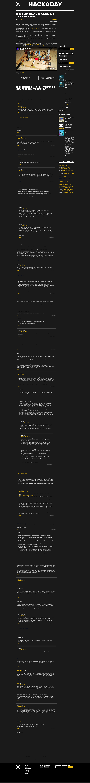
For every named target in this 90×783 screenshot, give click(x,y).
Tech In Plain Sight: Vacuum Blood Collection (69, 118)
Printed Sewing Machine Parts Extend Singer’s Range (48, 78)
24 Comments (69, 94)
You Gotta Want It (69, 130)
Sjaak (18, 579)
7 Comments (68, 102)
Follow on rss (65, 56)
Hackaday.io (28, 9)
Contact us (66, 56)
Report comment (53, 103)
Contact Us (28, 775)
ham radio (21, 73)
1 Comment (68, 127)
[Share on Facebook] (16, 21)
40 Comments (54, 19)
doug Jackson (19, 721)
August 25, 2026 (71, 9)
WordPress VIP (47, 780)
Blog (22, 9)
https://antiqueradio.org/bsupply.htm (24, 202)
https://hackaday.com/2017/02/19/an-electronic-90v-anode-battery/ (30, 199)
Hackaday (45, 4)
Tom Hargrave (20, 149)
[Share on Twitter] (17, 21)
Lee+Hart (18, 244)
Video (27, 770)
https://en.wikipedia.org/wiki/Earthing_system (27, 495)
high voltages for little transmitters (32, 44)
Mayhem (19, 106)
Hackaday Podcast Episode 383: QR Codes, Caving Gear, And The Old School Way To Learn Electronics (69, 140)
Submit (44, 9)
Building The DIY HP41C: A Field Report (25, 78)
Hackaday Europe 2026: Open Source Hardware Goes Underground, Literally (69, 98)
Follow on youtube (63, 56)
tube (31, 73)
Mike (18, 658)
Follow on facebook (59, 56)
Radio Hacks (21, 72)
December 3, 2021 (53, 21)
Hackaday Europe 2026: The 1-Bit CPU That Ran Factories (69, 90)
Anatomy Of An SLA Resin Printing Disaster (69, 70)
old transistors (43, 45)
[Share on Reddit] (20, 21)
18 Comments (69, 80)
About (49, 9)
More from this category (63, 104)
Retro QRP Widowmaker (36, 28)
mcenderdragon (62, 186)
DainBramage (19, 137)
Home (17, 9)
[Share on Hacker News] (19, 21)
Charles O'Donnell (20, 670)
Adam (18, 683)
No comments (69, 73)
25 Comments (69, 121)
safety (24, 73)
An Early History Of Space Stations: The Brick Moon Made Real (69, 84)
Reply (18, 103)
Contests (37, 9)
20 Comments (69, 87)
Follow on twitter (61, 56)
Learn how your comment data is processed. (39, 759)
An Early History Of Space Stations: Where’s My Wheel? (69, 77)
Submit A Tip (28, 772)
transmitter (28, 73)
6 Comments (68, 144)
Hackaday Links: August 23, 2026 (68, 125)
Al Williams (19, 19)
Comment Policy (49, 756)
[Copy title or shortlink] (22, 21)
